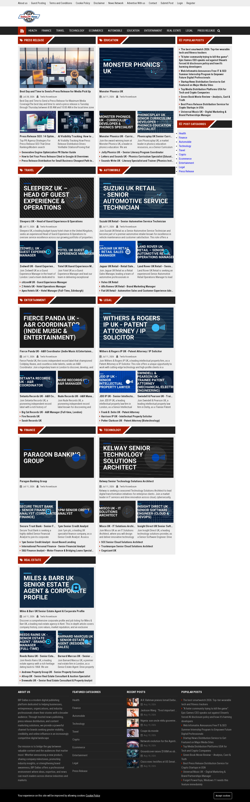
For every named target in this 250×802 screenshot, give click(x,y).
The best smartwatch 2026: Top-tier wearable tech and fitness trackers (204, 51)
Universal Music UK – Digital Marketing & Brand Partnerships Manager (202, 113)
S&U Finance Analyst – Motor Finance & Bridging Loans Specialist (58, 550)
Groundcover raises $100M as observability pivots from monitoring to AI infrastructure (159, 751)
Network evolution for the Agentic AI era (159, 741)
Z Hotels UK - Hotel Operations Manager (44, 286)
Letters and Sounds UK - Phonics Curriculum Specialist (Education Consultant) (137, 156)
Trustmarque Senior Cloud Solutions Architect (127, 546)
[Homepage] (22, 31)
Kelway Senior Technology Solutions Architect (126, 481)
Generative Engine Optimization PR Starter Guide (49, 152)
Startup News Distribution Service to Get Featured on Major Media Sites (202, 83)
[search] (218, 31)
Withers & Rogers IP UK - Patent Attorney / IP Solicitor (130, 351)
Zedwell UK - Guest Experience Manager (38, 266)
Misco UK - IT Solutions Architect (117, 526)
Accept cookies (223, 795)
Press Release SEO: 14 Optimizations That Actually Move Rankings (38, 136)
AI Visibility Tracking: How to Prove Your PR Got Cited (76, 136)
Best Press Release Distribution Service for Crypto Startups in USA (204, 106)
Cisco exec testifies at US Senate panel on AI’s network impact (159, 761)
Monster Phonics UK (111, 91)
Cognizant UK (108, 550)
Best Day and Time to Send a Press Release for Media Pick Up (55, 91)
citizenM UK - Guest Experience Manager (44, 282)
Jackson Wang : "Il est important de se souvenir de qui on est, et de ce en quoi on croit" (159, 710)
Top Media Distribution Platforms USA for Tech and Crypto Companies (202, 91)
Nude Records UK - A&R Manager (76, 396)
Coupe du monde (149, 731)
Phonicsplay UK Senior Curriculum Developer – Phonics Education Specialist (155, 136)
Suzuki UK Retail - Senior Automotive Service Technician (132, 221)
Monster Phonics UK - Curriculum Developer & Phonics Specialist (117, 136)
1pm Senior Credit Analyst (73, 526)
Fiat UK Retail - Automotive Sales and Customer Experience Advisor (137, 290)
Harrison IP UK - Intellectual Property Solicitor (126, 416)
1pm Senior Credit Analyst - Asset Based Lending (49, 542)
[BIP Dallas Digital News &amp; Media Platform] (29, 16)
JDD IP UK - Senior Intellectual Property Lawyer (117, 396)
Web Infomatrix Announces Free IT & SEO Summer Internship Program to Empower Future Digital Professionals (202, 74)
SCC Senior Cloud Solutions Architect (122, 542)
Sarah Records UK (32, 420)
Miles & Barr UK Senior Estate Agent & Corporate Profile (52, 611)
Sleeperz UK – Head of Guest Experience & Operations (51, 221)
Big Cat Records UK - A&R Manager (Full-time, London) (52, 412)
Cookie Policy (93, 795)
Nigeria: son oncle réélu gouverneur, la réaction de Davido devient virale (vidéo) (159, 720)
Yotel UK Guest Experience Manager (76, 266)
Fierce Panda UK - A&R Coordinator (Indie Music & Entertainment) (57, 351)
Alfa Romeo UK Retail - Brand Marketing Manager (128, 286)
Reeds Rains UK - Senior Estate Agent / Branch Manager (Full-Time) (38, 656)
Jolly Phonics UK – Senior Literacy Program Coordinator (132, 152)
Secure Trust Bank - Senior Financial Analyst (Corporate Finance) (38, 526)
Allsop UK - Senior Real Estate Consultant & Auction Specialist (56, 676)
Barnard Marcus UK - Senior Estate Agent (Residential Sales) (76, 656)
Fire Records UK (31, 416)
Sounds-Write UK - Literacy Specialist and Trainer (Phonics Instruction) (137, 160)
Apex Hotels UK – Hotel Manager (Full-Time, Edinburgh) (52, 290)
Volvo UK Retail (109, 282)
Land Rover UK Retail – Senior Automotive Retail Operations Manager (155, 266)
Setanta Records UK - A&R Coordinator (38, 396)
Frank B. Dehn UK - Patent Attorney (120, 412)
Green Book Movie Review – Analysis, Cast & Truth (204, 98)
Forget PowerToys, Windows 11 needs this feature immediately (204, 782)
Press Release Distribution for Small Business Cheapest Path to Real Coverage (58, 160)
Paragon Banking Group (33, 481)
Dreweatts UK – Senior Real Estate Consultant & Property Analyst (57, 680)
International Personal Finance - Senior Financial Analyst (53, 546)
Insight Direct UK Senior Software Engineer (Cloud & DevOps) (155, 526)
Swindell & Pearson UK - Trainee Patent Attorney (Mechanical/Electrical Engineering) (155, 396)
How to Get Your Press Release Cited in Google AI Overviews (55, 156)
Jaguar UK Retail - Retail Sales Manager (117, 266)
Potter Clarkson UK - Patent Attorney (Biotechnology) (130, 420)
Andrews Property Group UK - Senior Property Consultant (53, 672)
